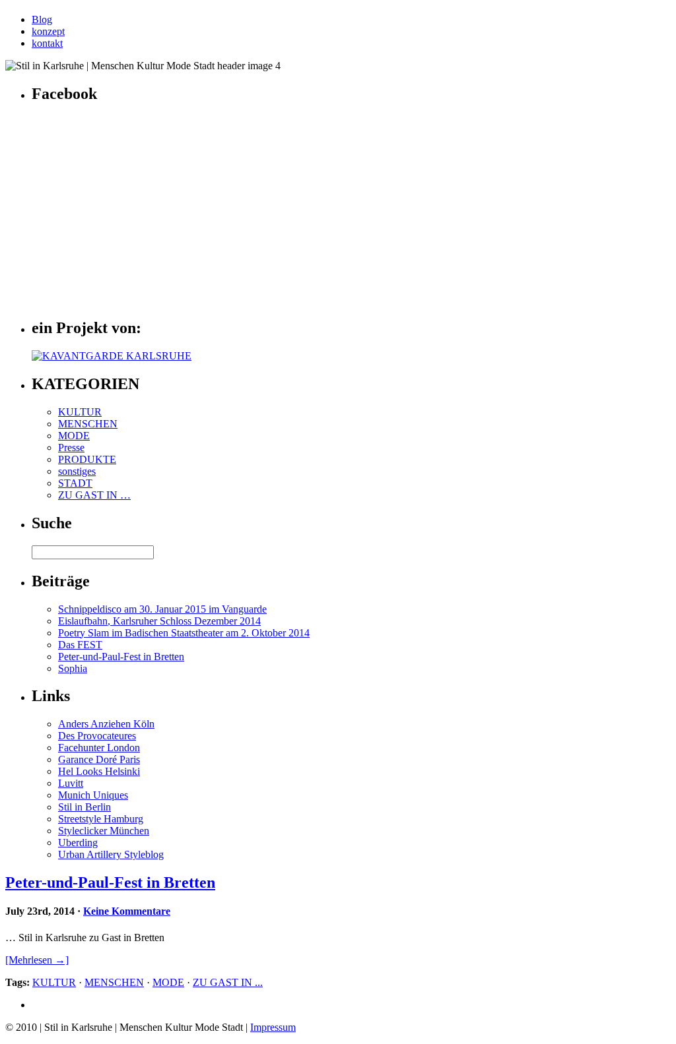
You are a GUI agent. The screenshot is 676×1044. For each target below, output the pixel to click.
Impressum (273, 1027)
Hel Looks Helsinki (99, 771)
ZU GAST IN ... (228, 982)
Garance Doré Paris (99, 759)
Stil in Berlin (84, 807)
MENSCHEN (88, 423)
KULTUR (80, 411)
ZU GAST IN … (94, 495)
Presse (71, 447)
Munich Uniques (93, 795)
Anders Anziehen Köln (106, 723)
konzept (48, 31)
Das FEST (80, 644)
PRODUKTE (87, 459)
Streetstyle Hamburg (100, 818)
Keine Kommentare (126, 911)
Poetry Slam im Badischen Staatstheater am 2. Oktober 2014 (184, 632)
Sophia (72, 668)
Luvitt (70, 783)
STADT (75, 483)
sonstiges (77, 471)
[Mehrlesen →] (37, 960)
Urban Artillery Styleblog (111, 854)
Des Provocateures (97, 735)
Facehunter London (99, 747)
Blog (42, 19)
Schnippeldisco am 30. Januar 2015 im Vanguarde (162, 609)
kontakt (47, 43)
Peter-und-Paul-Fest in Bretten (121, 656)
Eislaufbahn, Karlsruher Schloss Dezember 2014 (159, 621)
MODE (74, 435)
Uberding (78, 842)
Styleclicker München (103, 830)
